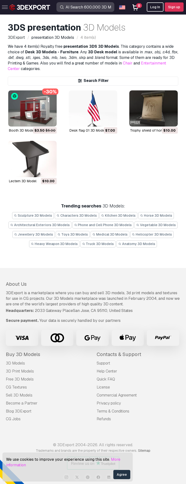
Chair (127, 63)
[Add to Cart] (39, 120)
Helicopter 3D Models (153, 234)
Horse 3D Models (157, 215)
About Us (16, 284)
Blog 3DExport (18, 411)
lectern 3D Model (22, 181)
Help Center (107, 371)
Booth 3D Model (21, 130)
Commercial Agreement (117, 395)
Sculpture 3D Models (34, 215)
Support (103, 363)
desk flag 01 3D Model (87, 130)
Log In (155, 7)
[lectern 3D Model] (32, 159)
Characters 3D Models (78, 215)
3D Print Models (20, 371)
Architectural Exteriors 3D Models (41, 225)
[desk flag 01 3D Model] (93, 108)
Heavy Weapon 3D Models (56, 244)
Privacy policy (109, 403)
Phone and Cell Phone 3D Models (104, 225)
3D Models (15, 363)
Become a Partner (22, 403)
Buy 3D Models (23, 354)
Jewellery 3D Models (35, 234)
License (103, 387)
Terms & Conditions (113, 411)
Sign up (174, 7)
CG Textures (16, 387)
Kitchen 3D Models (120, 215)
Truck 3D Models (99, 244)
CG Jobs (13, 418)
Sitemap (144, 450)
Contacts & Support (119, 354)
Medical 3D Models (111, 234)
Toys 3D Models (74, 234)
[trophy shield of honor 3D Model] (153, 108)
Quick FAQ (106, 379)
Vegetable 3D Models (157, 225)
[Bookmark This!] (49, 120)
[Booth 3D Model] (32, 108)
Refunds (104, 418)
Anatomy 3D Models (138, 244)
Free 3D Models (20, 379)
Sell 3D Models (19, 395)
